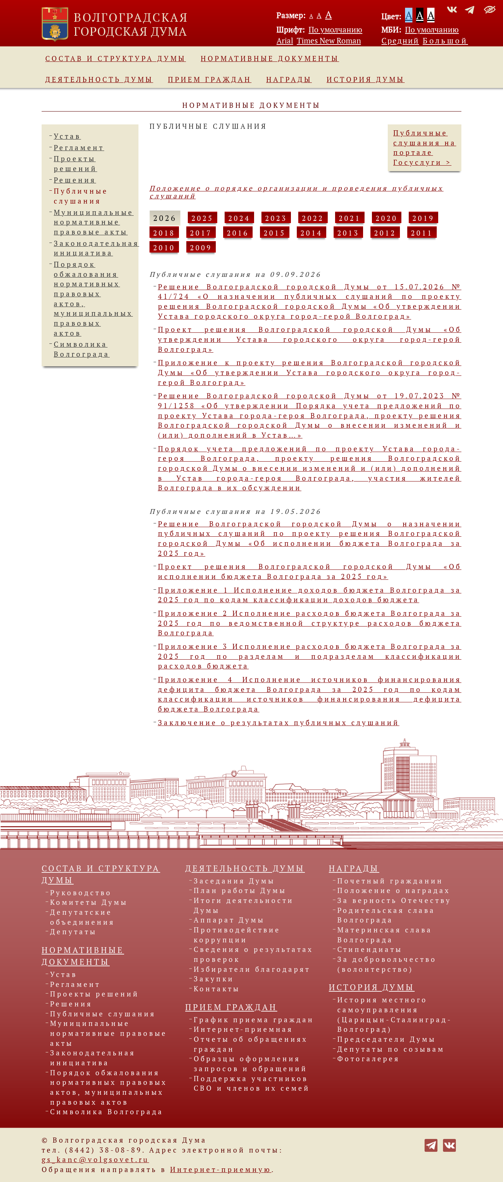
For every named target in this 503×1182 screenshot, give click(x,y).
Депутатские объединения (82, 917)
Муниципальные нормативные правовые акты (94, 222)
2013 (348, 233)
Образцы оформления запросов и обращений (250, 1063)
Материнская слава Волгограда (384, 934)
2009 (201, 247)
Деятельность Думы (99, 79)
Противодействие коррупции (237, 934)
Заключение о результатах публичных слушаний (279, 722)
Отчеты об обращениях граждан (251, 1044)
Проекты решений (94, 993)
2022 (313, 218)
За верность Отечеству (394, 900)
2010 (164, 247)
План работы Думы (240, 890)
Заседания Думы (234, 880)
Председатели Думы (386, 1039)
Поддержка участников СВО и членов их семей (252, 1083)
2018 (164, 233)
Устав (67, 136)
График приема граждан (254, 1019)
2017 (201, 233)
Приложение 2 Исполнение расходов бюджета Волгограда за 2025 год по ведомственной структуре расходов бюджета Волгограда (310, 623)
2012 (385, 233)
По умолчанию (335, 29)
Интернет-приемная (243, 1029)
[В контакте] (449, 1144)
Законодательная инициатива (93, 1057)
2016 (238, 233)
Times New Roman (329, 40)
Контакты (217, 988)
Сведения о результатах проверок (253, 954)
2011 (422, 233)
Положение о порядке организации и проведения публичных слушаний (297, 192)
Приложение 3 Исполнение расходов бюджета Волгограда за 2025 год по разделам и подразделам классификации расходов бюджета (310, 656)
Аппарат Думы (229, 919)
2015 (275, 233)
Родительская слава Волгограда (386, 915)
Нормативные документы (270, 58)
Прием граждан (210, 79)
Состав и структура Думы (115, 58)
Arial (285, 40)
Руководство (81, 892)
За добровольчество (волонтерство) (387, 964)
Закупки (214, 978)
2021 (350, 218)
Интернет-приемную (220, 1169)
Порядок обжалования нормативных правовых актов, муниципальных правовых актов (108, 1087)
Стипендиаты (369, 949)
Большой (445, 40)
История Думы (366, 79)
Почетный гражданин (390, 880)
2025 (202, 218)
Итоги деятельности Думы (244, 905)
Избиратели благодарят (252, 969)
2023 (276, 218)
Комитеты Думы (89, 902)
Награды (289, 79)
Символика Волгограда (106, 1111)
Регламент (79, 147)
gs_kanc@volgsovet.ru (95, 1159)
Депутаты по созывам (391, 1049)
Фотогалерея (368, 1058)
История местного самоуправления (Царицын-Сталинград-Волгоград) (394, 1014)
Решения (75, 180)
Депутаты (73, 931)
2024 (239, 218)
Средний (400, 40)
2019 (423, 218)
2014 (311, 233)
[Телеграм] (431, 1144)
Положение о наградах (393, 890)
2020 (387, 218)
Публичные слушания (103, 1013)
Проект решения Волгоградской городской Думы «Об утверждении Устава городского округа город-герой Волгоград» (310, 339)
